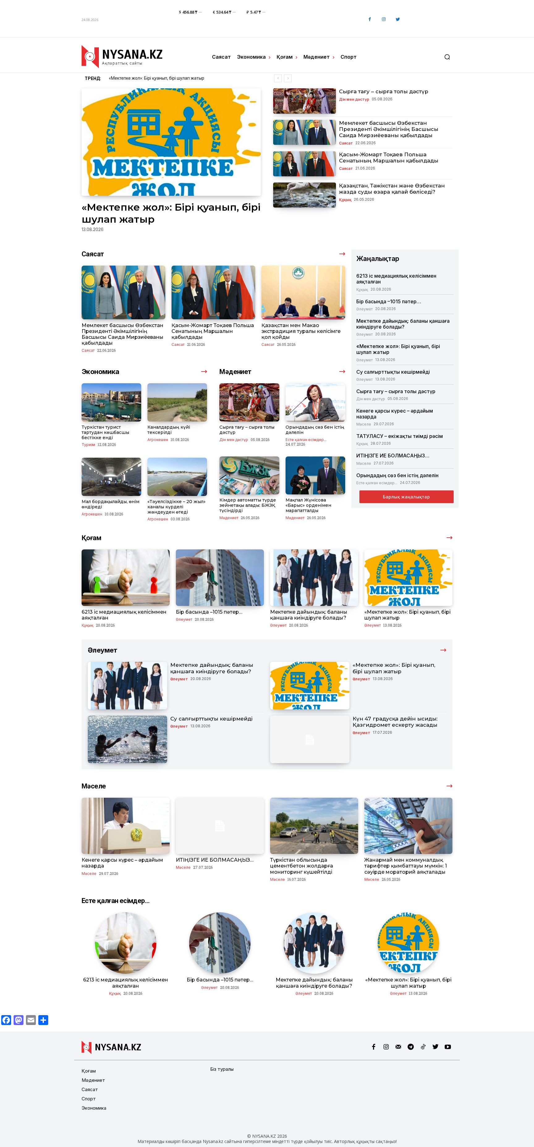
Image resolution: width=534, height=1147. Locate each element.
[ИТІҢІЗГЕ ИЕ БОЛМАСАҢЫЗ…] (220, 826)
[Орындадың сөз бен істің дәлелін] (315, 402)
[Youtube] (447, 1047)
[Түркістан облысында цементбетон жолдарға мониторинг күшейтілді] (314, 826)
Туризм (88, 444)
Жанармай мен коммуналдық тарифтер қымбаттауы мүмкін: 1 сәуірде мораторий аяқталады (405, 866)
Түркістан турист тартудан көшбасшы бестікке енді (105, 432)
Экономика (94, 1108)
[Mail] (398, 1047)
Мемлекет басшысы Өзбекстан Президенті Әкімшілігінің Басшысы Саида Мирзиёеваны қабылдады (388, 129)
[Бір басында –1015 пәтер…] (220, 577)
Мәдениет (228, 517)
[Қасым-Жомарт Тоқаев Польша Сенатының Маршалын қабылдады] (304, 163)
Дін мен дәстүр (354, 99)
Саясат (346, 143)
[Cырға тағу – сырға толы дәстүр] (304, 100)
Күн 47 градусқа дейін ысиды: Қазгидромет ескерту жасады (395, 722)
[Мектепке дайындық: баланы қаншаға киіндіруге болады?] (314, 577)
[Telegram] (410, 1047)
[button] (447, 57)
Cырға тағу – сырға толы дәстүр (383, 91)
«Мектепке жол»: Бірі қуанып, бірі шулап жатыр (398, 349)
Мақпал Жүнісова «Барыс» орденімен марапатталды (308, 505)
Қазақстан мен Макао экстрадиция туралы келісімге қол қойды (301, 331)
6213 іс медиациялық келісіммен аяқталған (396, 279)
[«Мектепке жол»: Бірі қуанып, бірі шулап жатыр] (171, 142)
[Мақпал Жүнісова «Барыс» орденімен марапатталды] (315, 475)
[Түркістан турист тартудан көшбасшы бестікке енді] (111, 402)
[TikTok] (423, 1047)
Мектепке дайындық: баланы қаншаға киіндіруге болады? (403, 324)
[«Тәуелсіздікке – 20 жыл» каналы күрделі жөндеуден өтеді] (177, 477)
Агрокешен (157, 439)
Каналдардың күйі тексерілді (168, 429)
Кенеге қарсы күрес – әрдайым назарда (394, 414)
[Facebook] (369, 19)
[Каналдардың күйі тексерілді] (177, 402)
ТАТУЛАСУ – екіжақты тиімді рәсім (399, 436)
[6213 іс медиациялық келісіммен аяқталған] (126, 577)
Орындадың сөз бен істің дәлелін (315, 429)
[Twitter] (397, 19)
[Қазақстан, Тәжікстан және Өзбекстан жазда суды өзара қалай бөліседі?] (304, 195)
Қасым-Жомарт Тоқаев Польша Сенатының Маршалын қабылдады (388, 157)
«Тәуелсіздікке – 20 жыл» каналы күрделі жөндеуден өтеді (176, 507)
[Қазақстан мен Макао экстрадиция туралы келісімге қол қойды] (303, 292)
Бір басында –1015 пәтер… (388, 301)
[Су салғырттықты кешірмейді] (127, 739)
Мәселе (363, 424)
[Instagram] (383, 19)
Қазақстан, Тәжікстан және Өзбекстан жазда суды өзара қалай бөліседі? (392, 189)
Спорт (89, 1099)
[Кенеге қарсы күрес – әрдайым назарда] (126, 826)
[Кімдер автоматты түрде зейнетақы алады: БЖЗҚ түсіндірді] (249, 475)
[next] (288, 78)
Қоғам (89, 1071)
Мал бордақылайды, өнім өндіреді (110, 504)
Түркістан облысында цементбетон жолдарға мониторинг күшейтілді (301, 866)
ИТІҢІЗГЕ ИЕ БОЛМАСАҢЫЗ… (393, 455)
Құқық (345, 199)
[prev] (278, 78)
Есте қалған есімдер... (306, 439)
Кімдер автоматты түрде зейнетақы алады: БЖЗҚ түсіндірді (247, 505)
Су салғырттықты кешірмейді (138, 78)
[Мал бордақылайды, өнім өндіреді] (111, 477)
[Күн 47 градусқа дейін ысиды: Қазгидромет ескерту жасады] (310, 739)
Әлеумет (364, 309)
